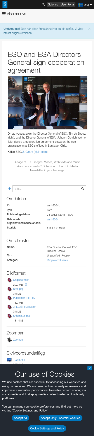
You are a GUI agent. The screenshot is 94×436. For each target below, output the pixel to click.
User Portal (68, 4)
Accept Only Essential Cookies (60, 418)
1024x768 (19, 359)
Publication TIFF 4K (24, 297)
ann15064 (53, 219)
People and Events (57, 260)
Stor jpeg (18, 288)
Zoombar (18, 339)
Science (53, 4)
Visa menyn (16, 13)
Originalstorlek (21, 279)
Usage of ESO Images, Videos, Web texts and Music (47, 162)
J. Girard (27, 151)
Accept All (20, 418)
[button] (26, 284)
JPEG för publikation (24, 306)
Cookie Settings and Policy (47, 428)
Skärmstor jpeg (22, 315)
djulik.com (41, 151)
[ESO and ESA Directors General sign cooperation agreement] (47, 102)
